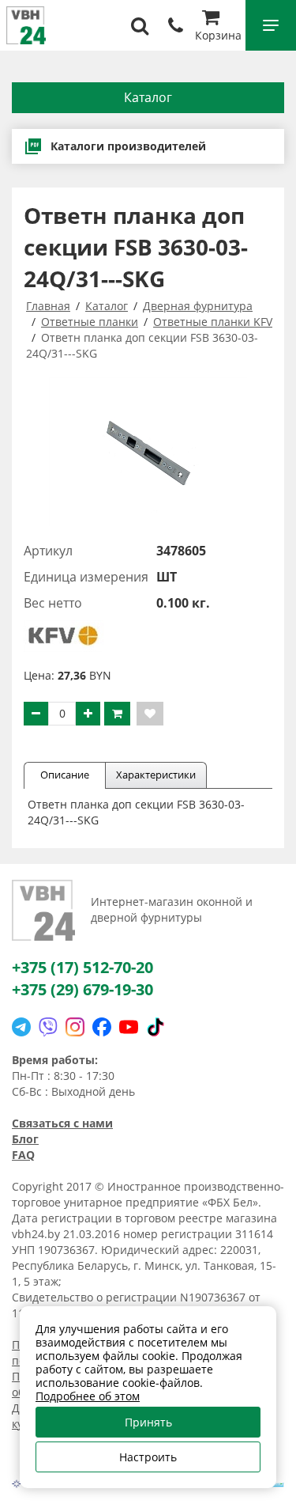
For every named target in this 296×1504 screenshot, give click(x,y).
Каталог (148, 97)
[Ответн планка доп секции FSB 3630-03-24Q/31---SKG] (148, 451)
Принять (148, 1422)
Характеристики (156, 774)
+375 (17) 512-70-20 (82, 967)
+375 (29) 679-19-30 (82, 989)
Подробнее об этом (88, 1396)
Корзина (218, 35)
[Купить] (117, 713)
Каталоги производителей (128, 145)
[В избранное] (150, 713)
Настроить (148, 1456)
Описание (64, 774)
